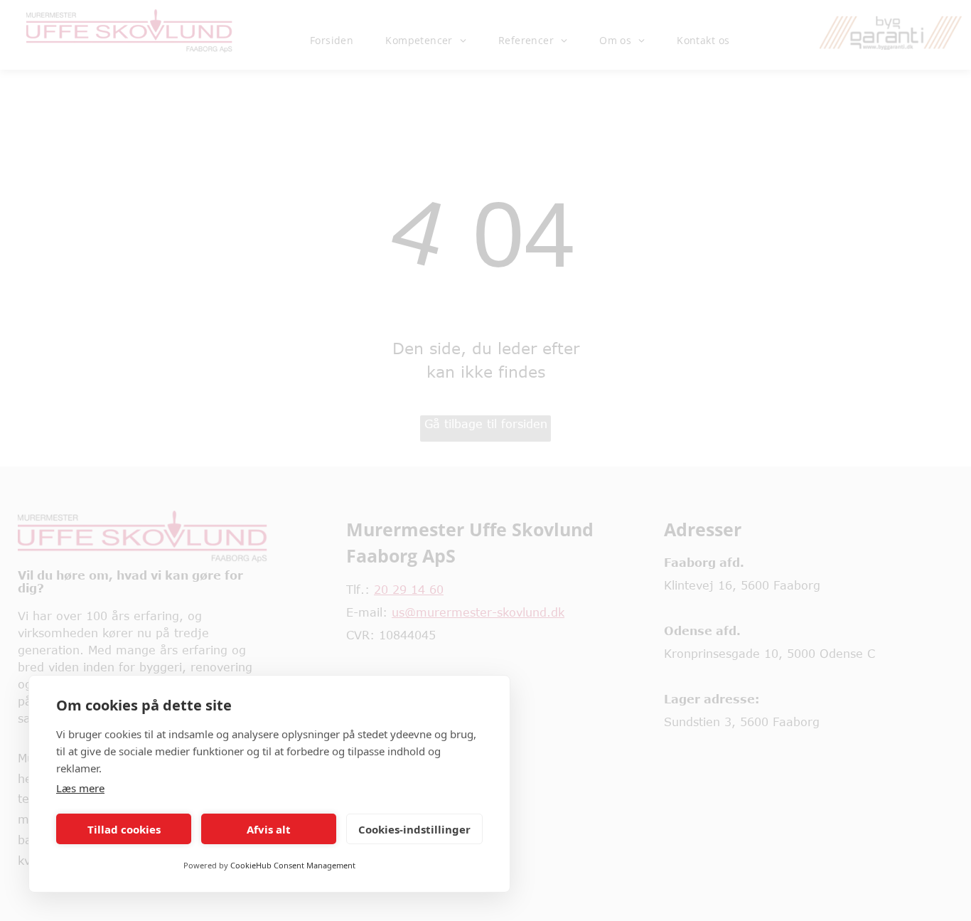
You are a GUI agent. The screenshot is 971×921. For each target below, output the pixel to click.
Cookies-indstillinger (414, 829)
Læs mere (80, 788)
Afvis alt (269, 829)
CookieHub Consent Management (292, 865)
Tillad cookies (124, 829)
